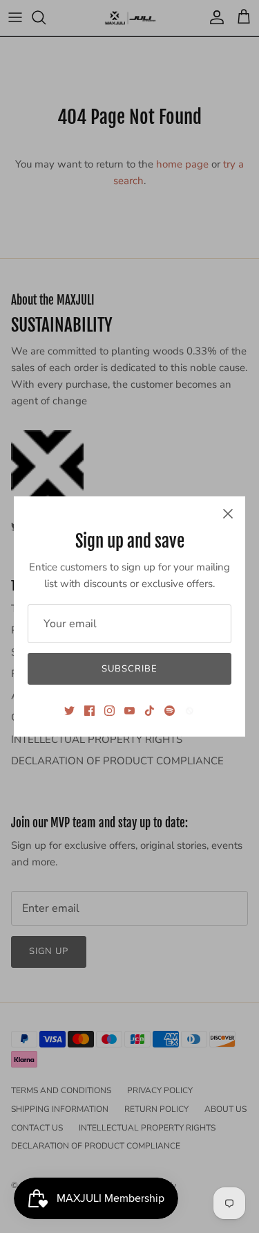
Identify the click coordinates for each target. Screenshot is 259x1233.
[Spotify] (169, 710)
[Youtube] (129, 710)
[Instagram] (109, 710)
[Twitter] (69, 710)
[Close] (228, 513)
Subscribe (129, 669)
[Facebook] (89, 710)
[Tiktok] (149, 710)
